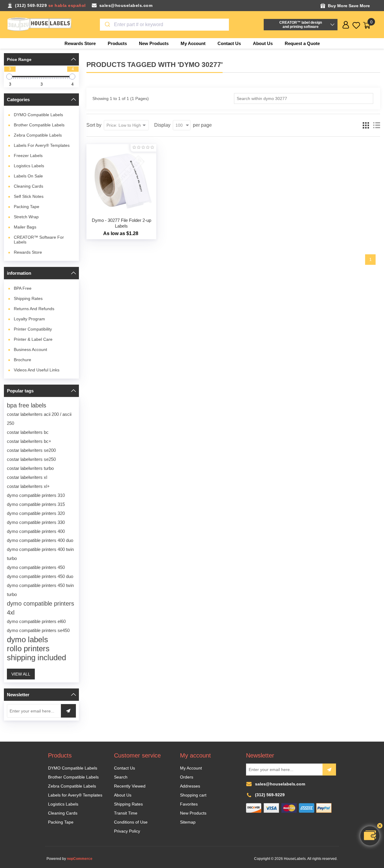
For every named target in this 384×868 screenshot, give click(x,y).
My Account (191, 768)
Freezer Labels (28, 155)
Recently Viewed (130, 786)
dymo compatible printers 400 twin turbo (40, 554)
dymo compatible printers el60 (36, 621)
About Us (122, 795)
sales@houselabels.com (126, 5)
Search (121, 777)
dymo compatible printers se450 (38, 630)
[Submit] (107, 24)
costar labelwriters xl (27, 477)
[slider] (9, 77)
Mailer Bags (25, 227)
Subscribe (329, 770)
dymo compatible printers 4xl (40, 608)
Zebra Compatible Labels (38, 135)
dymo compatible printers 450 (36, 567)
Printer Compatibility (33, 329)
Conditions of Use (131, 822)
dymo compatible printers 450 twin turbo (40, 590)
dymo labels (27, 639)
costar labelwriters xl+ (28, 486)
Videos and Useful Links (36, 369)
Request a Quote (302, 43)
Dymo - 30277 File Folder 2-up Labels (121, 223)
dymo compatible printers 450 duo (40, 576)
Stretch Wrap (26, 216)
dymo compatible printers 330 (36, 522)
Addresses (190, 786)
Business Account (30, 349)
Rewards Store (28, 252)
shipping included (36, 657)
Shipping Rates (28, 298)
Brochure (22, 359)
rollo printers (28, 648)
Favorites (189, 804)
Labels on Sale (28, 176)
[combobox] (164, 25)
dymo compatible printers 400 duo (40, 540)
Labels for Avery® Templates (42, 145)
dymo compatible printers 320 (36, 513)
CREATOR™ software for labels (39, 239)
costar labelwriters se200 (31, 450)
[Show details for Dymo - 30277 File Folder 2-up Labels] (121, 179)
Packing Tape (26, 206)
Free (23, 288)
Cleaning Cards (28, 186)
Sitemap (188, 822)
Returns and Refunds (34, 308)
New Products (193, 813)
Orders (186, 777)
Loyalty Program (29, 318)
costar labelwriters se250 (31, 459)
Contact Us (124, 768)
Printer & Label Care (33, 339)
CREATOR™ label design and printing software (300, 24)
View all (20, 674)
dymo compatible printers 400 (36, 531)
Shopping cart (193, 795)
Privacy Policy (127, 831)
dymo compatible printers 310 (36, 495)
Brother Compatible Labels (39, 124)
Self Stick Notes (29, 196)
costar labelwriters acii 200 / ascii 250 (39, 419)
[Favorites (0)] (356, 25)
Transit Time (125, 813)
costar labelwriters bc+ (29, 441)
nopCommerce (79, 859)
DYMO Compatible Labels (38, 114)
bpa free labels (26, 405)
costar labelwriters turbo (30, 468)
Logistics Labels (29, 165)
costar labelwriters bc (28, 432)
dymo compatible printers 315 (36, 504)
